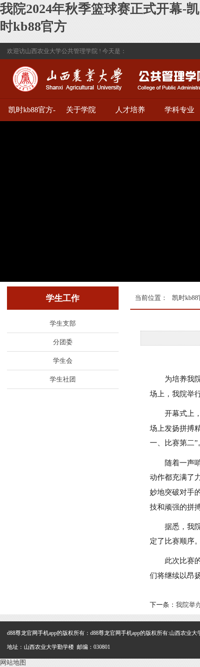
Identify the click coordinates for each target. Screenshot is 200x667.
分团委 (63, 342)
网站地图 (13, 662)
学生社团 (63, 379)
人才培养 (130, 110)
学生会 (63, 360)
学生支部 (63, 323)
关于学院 (81, 110)
